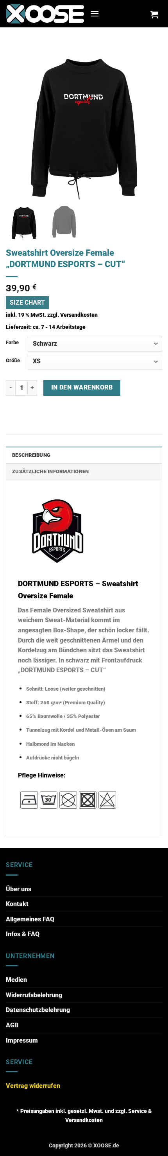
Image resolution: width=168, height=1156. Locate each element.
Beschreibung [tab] (31, 455)
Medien (16, 980)
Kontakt (17, 904)
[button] (94, 13)
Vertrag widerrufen (33, 1086)
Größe (13, 360)
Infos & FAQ (22, 934)
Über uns (18, 889)
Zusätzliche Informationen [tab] (50, 471)
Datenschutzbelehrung (38, 1010)
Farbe (12, 342)
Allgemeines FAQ (30, 919)
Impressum (22, 1040)
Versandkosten (79, 315)
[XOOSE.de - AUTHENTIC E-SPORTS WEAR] (45, 13)
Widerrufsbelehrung (34, 995)
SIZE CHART (27, 302)
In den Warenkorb (82, 387)
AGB (12, 1025)
